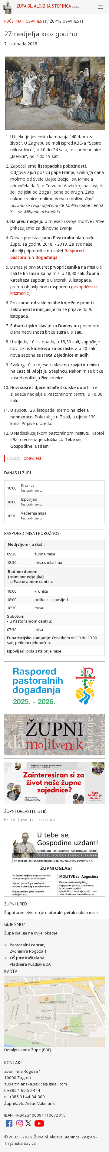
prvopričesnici (85, 287)
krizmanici (19, 293)
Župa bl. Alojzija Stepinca (48, 8)
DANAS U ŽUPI (17, 473)
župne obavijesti (66, 21)
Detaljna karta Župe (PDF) (27, 1049)
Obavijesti (36, 21)
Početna (12, 21)
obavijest (32, 458)
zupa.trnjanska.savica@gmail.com (35, 1084)
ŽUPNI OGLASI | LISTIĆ (25, 811)
